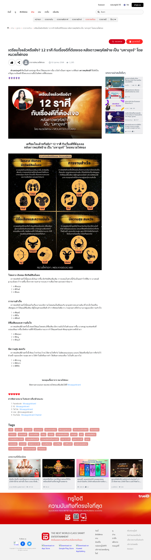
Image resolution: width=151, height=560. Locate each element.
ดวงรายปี (103, 19)
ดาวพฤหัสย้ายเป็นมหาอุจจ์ (49, 439)
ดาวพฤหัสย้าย (90, 434)
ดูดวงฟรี (18, 430)
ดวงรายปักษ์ (77, 19)
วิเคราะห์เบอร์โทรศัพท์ (80, 430)
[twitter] (29, 543)
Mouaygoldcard (74, 385)
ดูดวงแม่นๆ (38, 430)
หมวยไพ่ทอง (47, 444)
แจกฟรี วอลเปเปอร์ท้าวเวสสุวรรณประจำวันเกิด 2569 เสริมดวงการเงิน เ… (92, 480)
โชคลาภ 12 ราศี (34, 444)
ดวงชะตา (12, 434)
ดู (15, 12)
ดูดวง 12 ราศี (77, 439)
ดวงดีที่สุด (57, 444)
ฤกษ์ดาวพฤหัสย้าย (81, 444)
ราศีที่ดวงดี (67, 444)
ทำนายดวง (41, 449)
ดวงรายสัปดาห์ (62, 19)
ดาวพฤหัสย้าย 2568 (16, 439)
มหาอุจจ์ (73, 434)
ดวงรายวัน (49, 19)
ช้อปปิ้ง (98, 542)
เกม (39, 12)
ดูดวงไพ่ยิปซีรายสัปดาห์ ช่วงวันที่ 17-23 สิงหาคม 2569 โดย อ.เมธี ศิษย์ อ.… (126, 480)
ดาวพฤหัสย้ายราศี (32, 439)
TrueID (15, 5)
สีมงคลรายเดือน (51, 430)
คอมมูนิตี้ (115, 545)
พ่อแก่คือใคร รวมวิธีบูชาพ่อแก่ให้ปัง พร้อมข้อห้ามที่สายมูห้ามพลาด (57, 480)
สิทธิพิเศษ (23, 12)
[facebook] (22, 543)
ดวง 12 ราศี (65, 439)
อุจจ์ (81, 434)
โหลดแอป (101, 5)
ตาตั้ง (47, 12)
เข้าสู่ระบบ (137, 5)
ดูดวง (18, 28)
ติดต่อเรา (130, 549)
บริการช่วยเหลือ (132, 544)
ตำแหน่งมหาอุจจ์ (29, 449)
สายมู (43, 434)
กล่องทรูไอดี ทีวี (115, 5)
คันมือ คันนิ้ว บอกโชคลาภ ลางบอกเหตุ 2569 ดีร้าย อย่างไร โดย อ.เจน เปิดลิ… (24, 480)
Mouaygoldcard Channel (31, 415)
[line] (16, 543)
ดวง (10, 430)
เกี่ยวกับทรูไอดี (132, 531)
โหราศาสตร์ (94, 430)
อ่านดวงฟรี (22, 434)
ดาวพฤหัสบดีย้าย (62, 434)
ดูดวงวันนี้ (136, 41)
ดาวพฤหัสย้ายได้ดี (15, 449)
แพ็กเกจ (115, 542)
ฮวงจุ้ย (51, 434)
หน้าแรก (38, 19)
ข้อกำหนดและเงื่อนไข (134, 535)
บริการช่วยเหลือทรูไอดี (102, 551)
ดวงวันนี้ (22, 444)
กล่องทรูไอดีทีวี (101, 545)
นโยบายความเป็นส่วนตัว (135, 540)
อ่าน (32, 12)
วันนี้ (9, 12)
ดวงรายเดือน (90, 19)
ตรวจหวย (118, 41)
